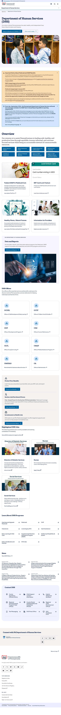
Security (29, 705)
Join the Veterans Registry (8, 685)
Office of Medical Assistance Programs (43, 349)
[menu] (57, 4)
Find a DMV (4, 680)
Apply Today (37, 470)
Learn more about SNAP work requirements (15, 84)
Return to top (54, 651)
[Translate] (51, 4)
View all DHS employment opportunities (12, 435)
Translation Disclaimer (22, 705)
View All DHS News (6, 556)
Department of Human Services (10, 8)
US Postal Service (20, 100)
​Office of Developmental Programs (12, 332)
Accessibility (4, 705)
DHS (11, 100)
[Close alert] (57, 72)
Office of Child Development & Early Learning (15, 314)
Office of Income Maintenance (41, 332)
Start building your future (11, 506)
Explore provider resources (40, 229)
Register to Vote (6, 678)
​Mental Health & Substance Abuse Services (14, 367)
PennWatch (4, 697)
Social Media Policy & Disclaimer (38, 705)
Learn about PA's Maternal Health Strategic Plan (15, 229)
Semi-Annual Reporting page (12, 124)
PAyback (4, 688)
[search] (54, 4)
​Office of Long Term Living (10, 349)
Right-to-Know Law (6, 699)
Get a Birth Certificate (7, 683)
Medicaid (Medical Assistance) (25, 79)
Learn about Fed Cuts (9, 193)
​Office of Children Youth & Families (42, 314)
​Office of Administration (40, 367)
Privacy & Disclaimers (12, 705)
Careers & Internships (7, 694)
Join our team (8, 470)
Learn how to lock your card (40, 193)
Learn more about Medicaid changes (14, 90)
